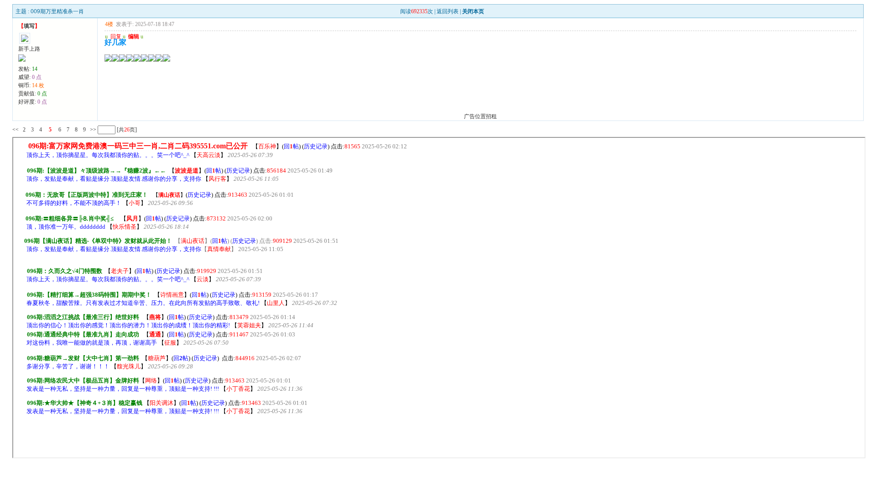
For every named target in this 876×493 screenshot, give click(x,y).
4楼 (109, 24)
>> (92, 129)
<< (15, 129)
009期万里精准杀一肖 (57, 11)
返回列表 (448, 11)
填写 (29, 26)
